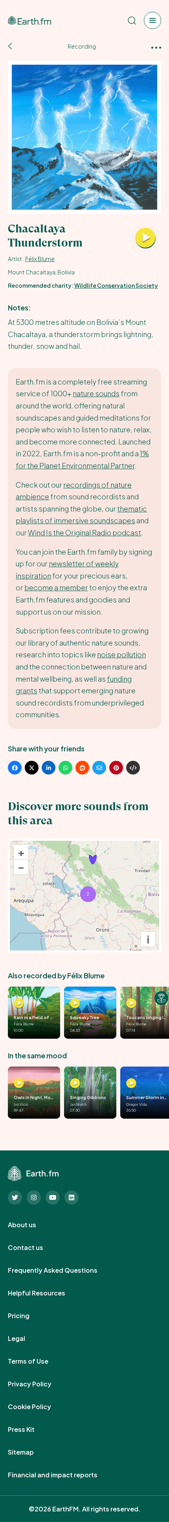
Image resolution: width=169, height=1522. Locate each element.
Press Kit (30, 1429)
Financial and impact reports (61, 1475)
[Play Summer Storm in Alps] (131, 1083)
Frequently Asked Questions (61, 1270)
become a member (56, 587)
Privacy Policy (38, 1384)
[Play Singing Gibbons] (75, 1083)
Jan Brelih (78, 1104)
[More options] (156, 47)
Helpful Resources (45, 1293)
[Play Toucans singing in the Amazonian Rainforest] (131, 1003)
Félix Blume (40, 258)
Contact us (34, 1247)
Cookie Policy (38, 1406)
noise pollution (121, 654)
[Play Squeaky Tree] (75, 1003)
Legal (25, 1338)
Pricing (27, 1316)
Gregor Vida (136, 1104)
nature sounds (96, 393)
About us (30, 1225)
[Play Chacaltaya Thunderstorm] (145, 238)
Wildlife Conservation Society (116, 285)
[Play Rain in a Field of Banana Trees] (19, 1003)
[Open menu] (152, 20)
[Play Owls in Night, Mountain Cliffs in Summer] (19, 1083)
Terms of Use (37, 1361)
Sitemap (29, 1452)
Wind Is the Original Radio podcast (84, 532)
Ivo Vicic (21, 1104)
